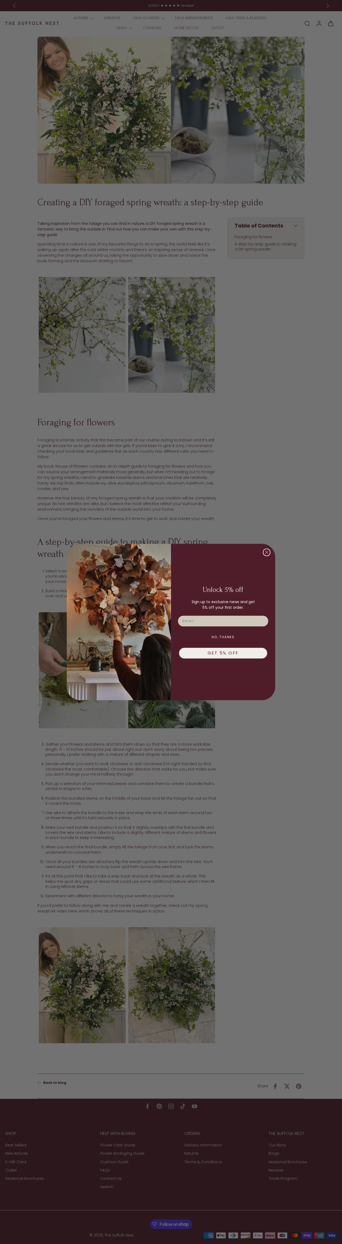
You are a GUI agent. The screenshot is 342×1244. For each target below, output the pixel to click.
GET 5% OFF (223, 653)
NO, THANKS (223, 637)
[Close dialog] (266, 552)
